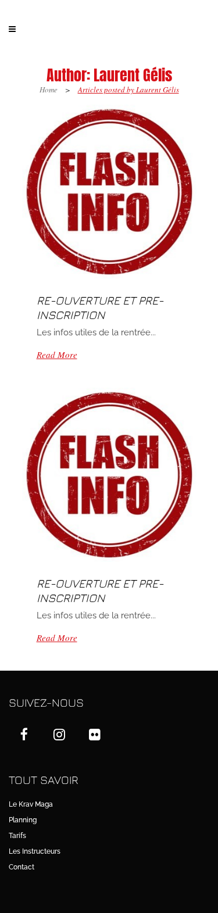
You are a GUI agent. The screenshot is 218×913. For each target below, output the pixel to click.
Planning (23, 820)
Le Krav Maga (31, 804)
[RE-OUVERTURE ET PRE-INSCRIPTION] (109, 192)
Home (49, 89)
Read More (57, 354)
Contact (21, 867)
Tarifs (17, 836)
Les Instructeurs (34, 851)
